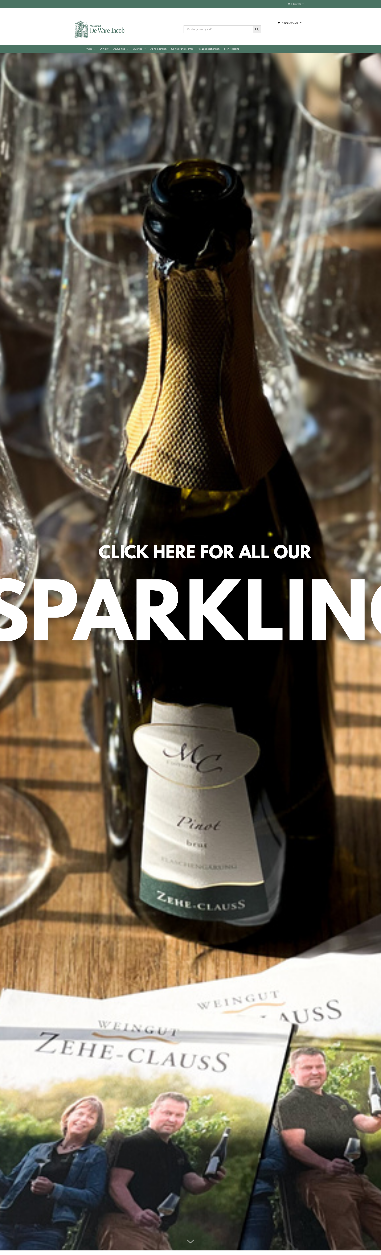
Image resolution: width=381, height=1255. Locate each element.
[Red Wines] (190, 649)
